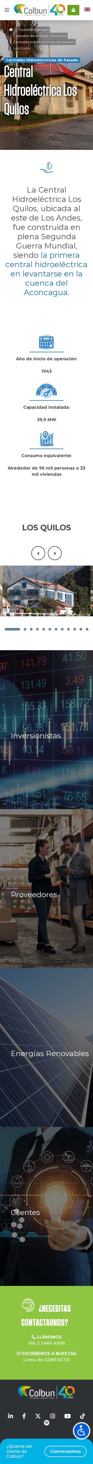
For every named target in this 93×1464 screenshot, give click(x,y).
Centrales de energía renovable (40, 36)
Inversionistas (36, 735)
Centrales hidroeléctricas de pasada (44, 42)
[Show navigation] (81, 1431)
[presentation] (38, 553)
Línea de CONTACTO (47, 1359)
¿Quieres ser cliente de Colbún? (43, 1451)
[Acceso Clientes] (73, 10)
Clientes (25, 1212)
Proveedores (34, 894)
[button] (12, 629)
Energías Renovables (50, 1053)
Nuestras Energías (34, 29)
